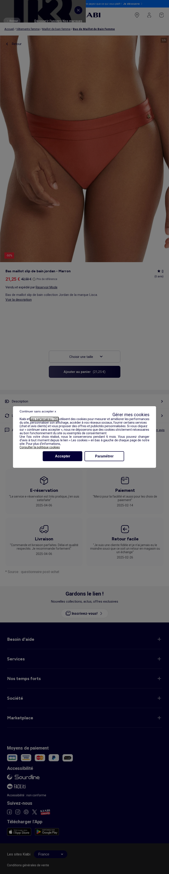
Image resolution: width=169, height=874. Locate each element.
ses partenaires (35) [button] (44, 419)
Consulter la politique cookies (40, 447)
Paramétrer (104, 456)
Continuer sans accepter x (38, 411)
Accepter (62, 456)
